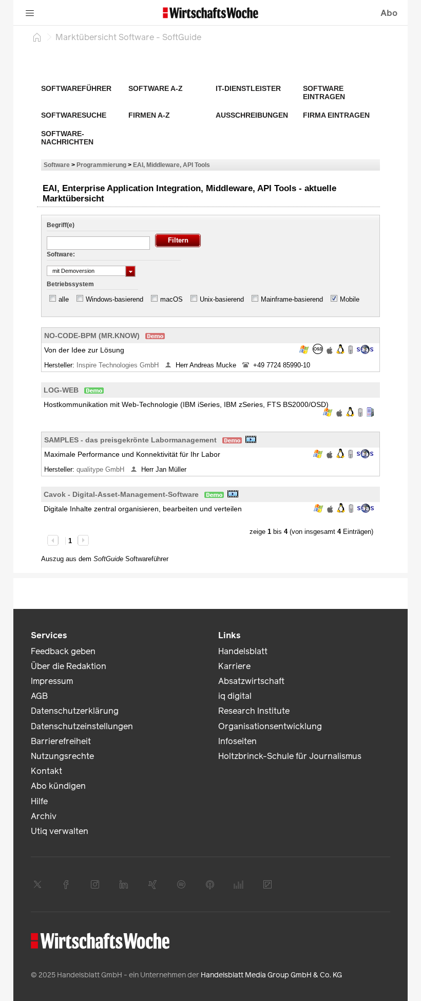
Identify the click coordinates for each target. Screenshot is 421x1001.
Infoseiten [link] (237, 741)
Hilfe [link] (39, 801)
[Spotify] (181, 884)
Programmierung (101, 164)
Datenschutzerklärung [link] (75, 711)
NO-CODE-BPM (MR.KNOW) (92, 335)
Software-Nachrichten (67, 137)
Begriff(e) (60, 225)
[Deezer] (239, 884)
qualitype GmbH (101, 469)
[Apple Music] (210, 884)
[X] (37, 884)
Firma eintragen (336, 115)
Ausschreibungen (252, 115)
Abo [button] (388, 13)
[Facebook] (66, 884)
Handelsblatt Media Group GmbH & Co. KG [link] (271, 975)
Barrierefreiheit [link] (61, 741)
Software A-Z (155, 88)
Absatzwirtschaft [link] (251, 681)
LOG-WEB (61, 390)
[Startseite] (37, 37)
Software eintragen (324, 92)
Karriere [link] (234, 666)
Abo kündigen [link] (58, 786)
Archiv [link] (43, 816)
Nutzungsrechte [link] (62, 756)
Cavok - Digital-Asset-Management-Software (121, 494)
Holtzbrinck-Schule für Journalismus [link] (289, 756)
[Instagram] (95, 884)
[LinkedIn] (124, 884)
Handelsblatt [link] (242, 651)
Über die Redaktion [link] (68, 666)
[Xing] (152, 884)
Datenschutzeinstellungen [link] (82, 726)
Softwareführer (76, 88)
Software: (61, 254)
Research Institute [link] (254, 711)
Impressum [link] (52, 681)
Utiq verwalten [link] (59, 831)
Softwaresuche (73, 115)
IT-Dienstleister (248, 88)
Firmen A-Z (149, 115)
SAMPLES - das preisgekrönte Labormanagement (130, 440)
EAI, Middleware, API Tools (171, 164)
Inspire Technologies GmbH (118, 365)
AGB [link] (39, 696)
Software (57, 164)
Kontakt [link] (46, 771)
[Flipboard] (267, 884)
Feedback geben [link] (63, 651)
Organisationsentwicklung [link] (270, 726)
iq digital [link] (235, 696)
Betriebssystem (70, 284)
